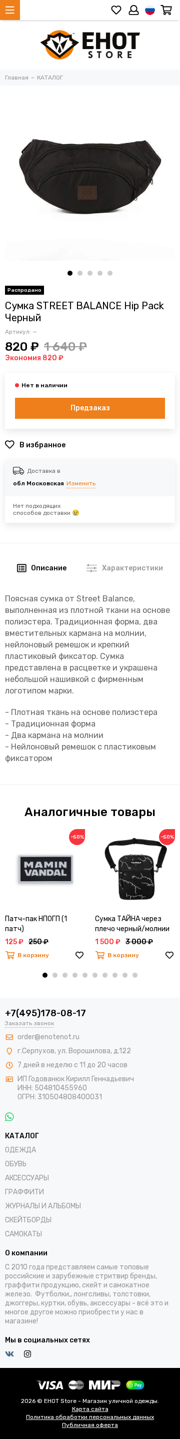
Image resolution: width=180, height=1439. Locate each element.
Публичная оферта (90, 1424)
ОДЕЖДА (20, 1150)
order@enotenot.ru (49, 1037)
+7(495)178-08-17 (45, 1013)
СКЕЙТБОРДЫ (28, 1220)
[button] (70, 273)
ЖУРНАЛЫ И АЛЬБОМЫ (43, 1206)
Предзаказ (90, 408)
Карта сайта (90, 1408)
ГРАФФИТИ (24, 1192)
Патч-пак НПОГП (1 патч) (36, 924)
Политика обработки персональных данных (90, 1416)
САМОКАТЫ (23, 1234)
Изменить (81, 483)
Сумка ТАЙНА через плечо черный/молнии (132, 924)
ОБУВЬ (15, 1164)
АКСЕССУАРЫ (27, 1178)
